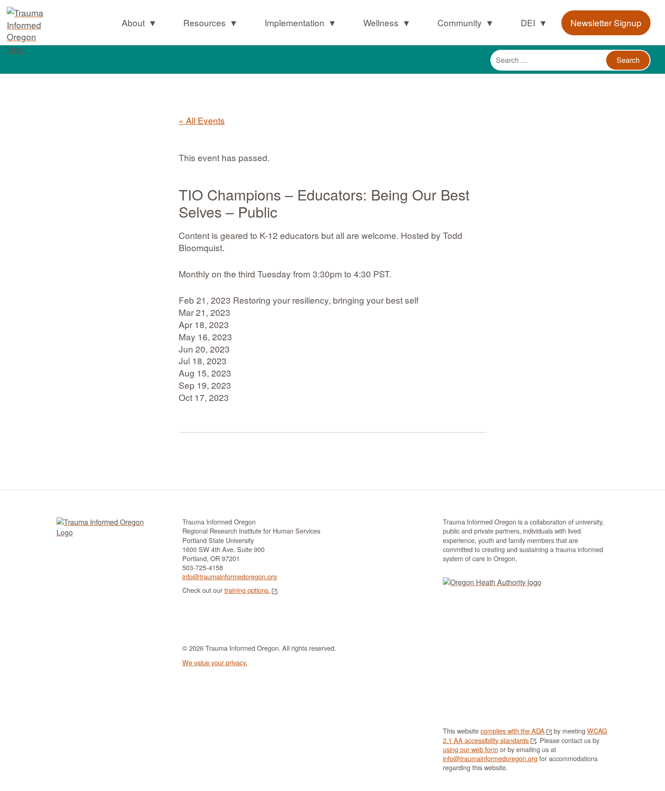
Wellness (381, 22)
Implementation (294, 22)
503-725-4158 (202, 567)
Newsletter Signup (605, 22)
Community (459, 22)
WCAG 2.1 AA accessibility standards (525, 735)
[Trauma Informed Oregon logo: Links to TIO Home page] (22, 13)
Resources (204, 22)
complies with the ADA (512, 730)
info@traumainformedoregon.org (229, 576)
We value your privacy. (214, 662)
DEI (528, 22)
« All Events (202, 120)
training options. (247, 590)
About (133, 22)
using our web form (470, 749)
